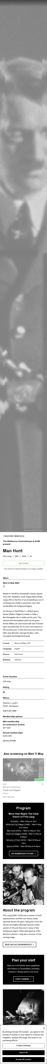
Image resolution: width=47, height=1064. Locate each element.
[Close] (44, 1028)
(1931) (14, 821)
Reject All (23, 1052)
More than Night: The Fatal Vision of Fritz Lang (24, 815)
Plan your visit (23, 959)
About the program (19, 909)
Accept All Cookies (23, 1059)
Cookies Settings (23, 1046)
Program (23, 807)
